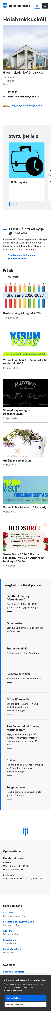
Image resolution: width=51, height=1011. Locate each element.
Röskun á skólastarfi (14, 971)
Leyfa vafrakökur (14, 998)
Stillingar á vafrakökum (15, 1004)
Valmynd (45, 6)
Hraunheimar (10, 941)
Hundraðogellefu (12, 951)
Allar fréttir (13, 276)
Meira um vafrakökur (13, 991)
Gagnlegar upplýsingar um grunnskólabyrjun (22, 257)
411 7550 (12, 92)
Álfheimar (11, 932)
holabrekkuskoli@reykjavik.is (23, 96)
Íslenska (37, 6)
